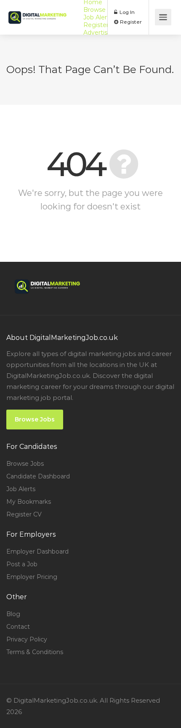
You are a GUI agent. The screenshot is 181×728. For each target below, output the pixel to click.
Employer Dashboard (37, 551)
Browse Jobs (102, 10)
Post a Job (21, 564)
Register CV (101, 25)
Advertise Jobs (104, 32)
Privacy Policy (26, 639)
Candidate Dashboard (38, 476)
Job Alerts (97, 17)
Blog (13, 614)
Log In (126, 12)
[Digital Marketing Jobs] (37, 11)
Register (130, 22)
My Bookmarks (28, 501)
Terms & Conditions (34, 652)
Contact (18, 626)
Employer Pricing (31, 577)
